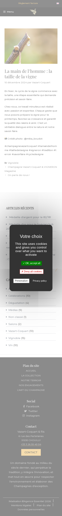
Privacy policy (40, 281)
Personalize (21, 281)
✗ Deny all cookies (31, 271)
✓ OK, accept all (31, 263)
